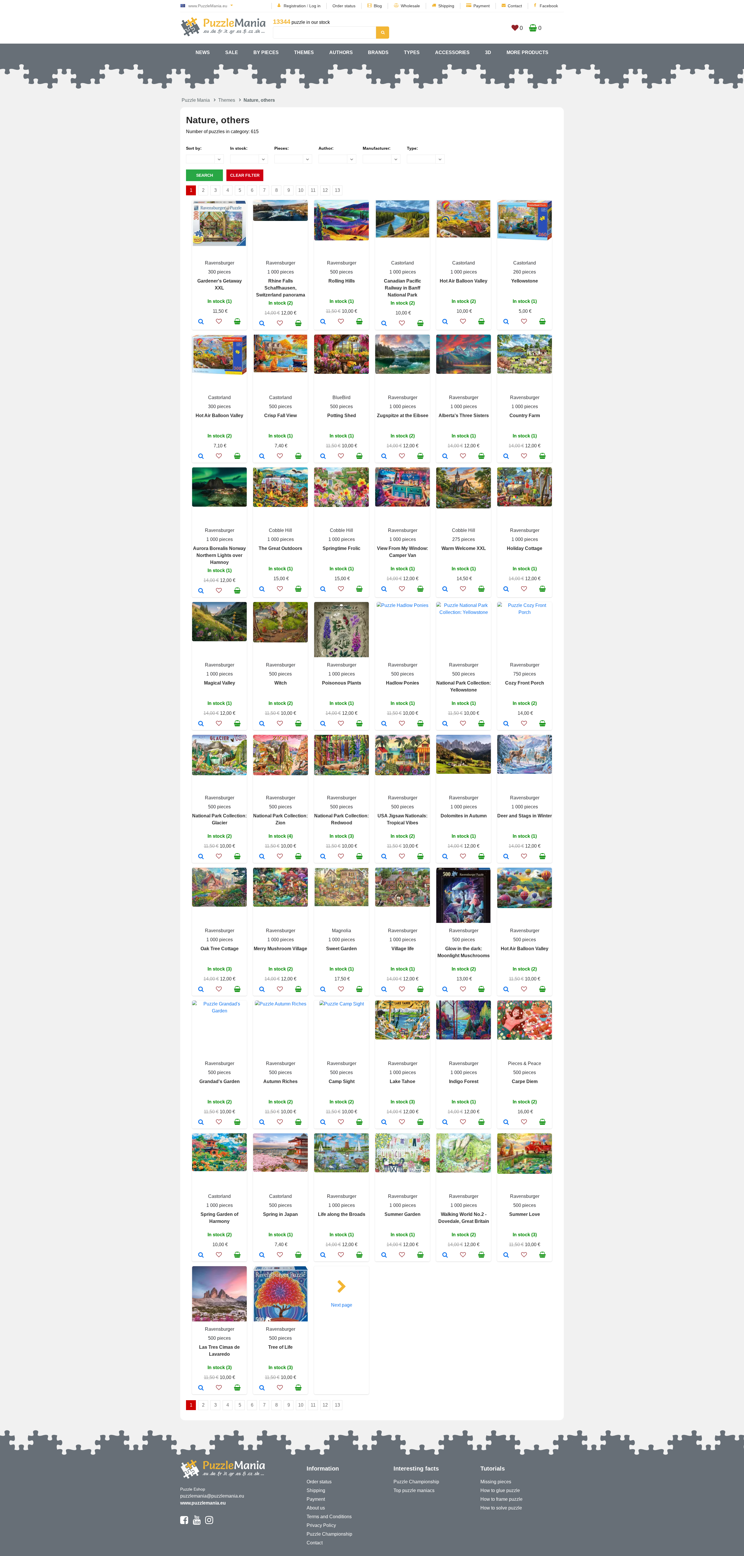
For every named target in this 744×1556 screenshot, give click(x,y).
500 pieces (341, 271)
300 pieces (219, 271)
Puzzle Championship (329, 1534)
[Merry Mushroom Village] (262, 990)
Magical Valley (219, 682)
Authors (341, 52)
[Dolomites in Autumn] (445, 857)
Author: (326, 148)
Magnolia (341, 930)
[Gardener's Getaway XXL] (201, 322)
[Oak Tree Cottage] (201, 990)
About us (316, 1507)
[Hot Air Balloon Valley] (445, 322)
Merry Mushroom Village (280, 948)
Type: (412, 148)
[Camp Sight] (323, 1122)
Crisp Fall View (280, 415)
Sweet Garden (341, 948)
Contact (515, 5)
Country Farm (524, 415)
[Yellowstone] (506, 322)
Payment (481, 5)
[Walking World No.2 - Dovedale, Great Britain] (445, 1255)
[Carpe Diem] (506, 1122)
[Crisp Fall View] (262, 456)
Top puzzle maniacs (414, 1490)
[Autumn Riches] (262, 1122)
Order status (343, 5)
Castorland (402, 262)
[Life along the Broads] (323, 1255)
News (203, 52)
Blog (378, 5)
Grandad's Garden (219, 1081)
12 (325, 190)
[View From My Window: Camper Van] (384, 589)
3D (488, 52)
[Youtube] (197, 1522)
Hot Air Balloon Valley (463, 280)
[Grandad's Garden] (201, 1122)
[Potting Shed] (323, 456)
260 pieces (524, 271)
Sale (231, 52)
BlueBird (341, 397)
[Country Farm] (506, 456)
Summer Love (524, 1214)
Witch (280, 682)
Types (412, 52)
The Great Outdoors (280, 548)
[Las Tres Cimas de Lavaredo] (201, 1388)
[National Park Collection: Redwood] (323, 857)
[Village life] (384, 990)
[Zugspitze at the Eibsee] (384, 456)
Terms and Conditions (329, 1516)
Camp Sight (342, 1081)
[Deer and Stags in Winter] (506, 857)
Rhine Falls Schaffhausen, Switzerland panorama (280, 287)
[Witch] (262, 724)
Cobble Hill (280, 530)
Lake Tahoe (402, 1081)
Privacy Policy (321, 1525)
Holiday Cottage (524, 548)
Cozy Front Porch (524, 682)
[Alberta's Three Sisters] (445, 456)
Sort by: (194, 148)
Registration (295, 5)
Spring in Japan (280, 1214)
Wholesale (410, 5)
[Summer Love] (506, 1255)
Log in (315, 5)
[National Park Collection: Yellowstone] (445, 724)
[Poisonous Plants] (323, 724)
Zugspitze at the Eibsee (402, 415)
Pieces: (281, 148)
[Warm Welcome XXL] (445, 589)
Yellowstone (524, 280)
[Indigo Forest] (445, 1122)
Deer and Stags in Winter (524, 815)
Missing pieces (495, 1481)
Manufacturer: (377, 148)
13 (337, 190)
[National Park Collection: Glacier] (201, 857)
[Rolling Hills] (323, 322)
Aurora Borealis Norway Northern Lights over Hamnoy (219, 555)
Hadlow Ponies (402, 682)
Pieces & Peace (524, 1063)
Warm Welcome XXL (463, 548)
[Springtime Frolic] (323, 589)
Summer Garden (402, 1214)
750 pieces (524, 673)
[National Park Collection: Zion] (262, 857)
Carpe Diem (525, 1081)
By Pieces (266, 52)
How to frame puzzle (501, 1499)
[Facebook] (184, 1522)
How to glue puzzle (500, 1490)
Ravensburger (219, 262)
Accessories (452, 52)
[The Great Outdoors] (262, 589)
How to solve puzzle (501, 1507)
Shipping (446, 5)
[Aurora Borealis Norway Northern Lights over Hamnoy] (201, 591)
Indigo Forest (463, 1081)
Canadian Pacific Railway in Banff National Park (402, 287)
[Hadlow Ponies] (384, 724)
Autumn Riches (280, 1081)
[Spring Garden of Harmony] (201, 1255)
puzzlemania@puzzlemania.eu (212, 1496)
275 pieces (463, 539)
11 (313, 190)
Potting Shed (341, 415)
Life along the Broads (341, 1214)
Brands (378, 52)
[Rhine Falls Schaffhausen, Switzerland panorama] (262, 324)
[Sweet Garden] (323, 990)
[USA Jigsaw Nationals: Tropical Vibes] (384, 857)
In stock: (239, 148)
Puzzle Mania (196, 100)
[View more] (219, 245)
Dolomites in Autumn (464, 815)
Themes (304, 52)
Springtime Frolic (341, 548)
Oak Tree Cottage (220, 948)
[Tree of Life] (262, 1388)
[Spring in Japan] (262, 1255)
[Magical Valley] (201, 724)
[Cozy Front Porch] (506, 724)
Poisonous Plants (341, 682)
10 (300, 190)
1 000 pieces (280, 271)
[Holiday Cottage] (506, 589)
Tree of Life (280, 1347)
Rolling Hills (341, 280)
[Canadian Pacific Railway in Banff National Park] (384, 324)
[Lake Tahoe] (384, 1122)
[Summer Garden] (384, 1255)
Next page (341, 1305)
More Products (527, 52)
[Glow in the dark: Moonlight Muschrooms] (445, 990)
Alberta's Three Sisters (464, 415)
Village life (402, 948)
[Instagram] (209, 1522)
